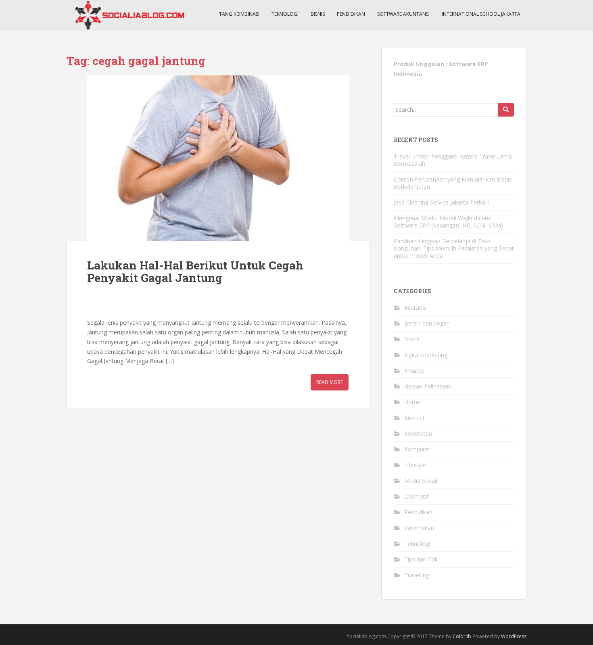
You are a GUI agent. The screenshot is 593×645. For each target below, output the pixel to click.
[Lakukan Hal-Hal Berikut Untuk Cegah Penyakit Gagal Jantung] (218, 158)
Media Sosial (420, 480)
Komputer (417, 449)
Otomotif (416, 496)
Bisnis (318, 13)
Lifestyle (415, 465)
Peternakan (419, 528)
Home (412, 402)
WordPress (513, 636)
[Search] (506, 110)
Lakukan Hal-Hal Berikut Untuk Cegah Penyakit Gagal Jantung (195, 271)
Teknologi (285, 13)
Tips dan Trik (421, 559)
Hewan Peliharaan (427, 386)
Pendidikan (351, 13)
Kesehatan (418, 433)
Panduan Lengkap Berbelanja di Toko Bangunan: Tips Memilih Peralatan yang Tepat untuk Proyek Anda (454, 248)
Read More (329, 382)
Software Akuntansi (403, 13)
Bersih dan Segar (426, 323)
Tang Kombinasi (239, 13)
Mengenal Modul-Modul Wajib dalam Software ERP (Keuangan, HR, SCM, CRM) (448, 221)
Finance (414, 370)
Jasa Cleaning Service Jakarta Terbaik (441, 202)
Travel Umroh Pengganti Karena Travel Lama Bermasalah (453, 159)
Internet (414, 418)
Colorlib (462, 636)
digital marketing (425, 355)
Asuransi (415, 307)
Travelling (416, 575)
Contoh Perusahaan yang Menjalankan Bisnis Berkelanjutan (453, 182)
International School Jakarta (481, 13)
